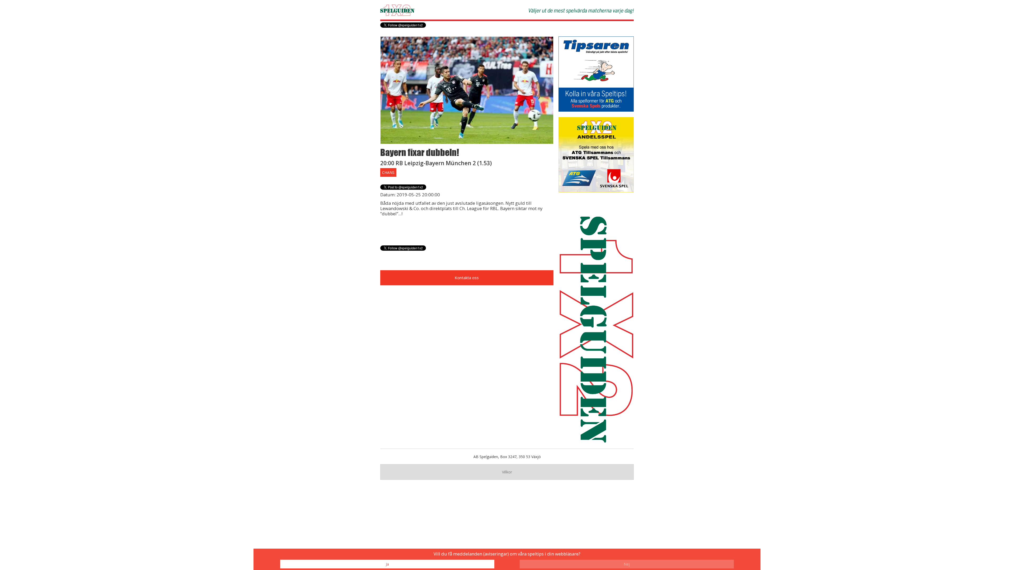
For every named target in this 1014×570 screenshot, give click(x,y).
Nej (627, 564)
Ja (387, 564)
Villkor (507, 471)
